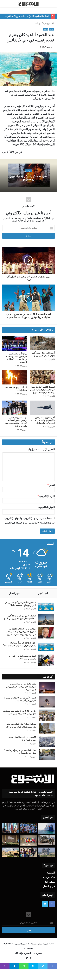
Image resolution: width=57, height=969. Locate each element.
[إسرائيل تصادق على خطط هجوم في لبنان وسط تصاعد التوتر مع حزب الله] (47, 728)
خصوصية (37, 953)
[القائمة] (3, 4)
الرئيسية (47, 23)
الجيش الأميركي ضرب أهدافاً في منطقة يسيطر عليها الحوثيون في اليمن (20, 617)
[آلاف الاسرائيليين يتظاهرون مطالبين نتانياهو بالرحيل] (28, 828)
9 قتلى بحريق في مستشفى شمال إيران (15, 389)
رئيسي (46, 29)
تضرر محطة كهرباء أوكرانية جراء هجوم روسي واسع (28, 178)
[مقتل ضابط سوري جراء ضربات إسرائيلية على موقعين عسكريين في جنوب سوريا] (47, 687)
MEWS (30, 948)
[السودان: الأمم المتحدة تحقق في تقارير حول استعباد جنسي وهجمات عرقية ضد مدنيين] (42, 377)
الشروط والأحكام (23, 953)
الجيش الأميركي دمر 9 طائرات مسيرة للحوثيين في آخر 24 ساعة (20, 699)
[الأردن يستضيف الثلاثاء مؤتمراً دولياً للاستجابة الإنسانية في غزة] (10, 852)
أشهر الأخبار (14, 593)
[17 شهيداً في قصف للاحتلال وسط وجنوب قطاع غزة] (47, 741)
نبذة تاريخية (49, 877)
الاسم (51, 485)
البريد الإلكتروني (46, 496)
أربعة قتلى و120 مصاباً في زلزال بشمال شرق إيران (43, 354)
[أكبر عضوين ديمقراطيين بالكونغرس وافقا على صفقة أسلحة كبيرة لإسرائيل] (42, 408)
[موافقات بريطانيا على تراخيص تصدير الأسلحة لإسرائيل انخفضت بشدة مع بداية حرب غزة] (14, 408)
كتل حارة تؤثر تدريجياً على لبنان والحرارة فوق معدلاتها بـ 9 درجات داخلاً (20, 644)
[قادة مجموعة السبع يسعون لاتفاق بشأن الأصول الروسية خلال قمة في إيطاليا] (28, 840)
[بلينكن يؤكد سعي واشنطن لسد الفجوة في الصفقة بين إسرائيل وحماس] (10, 828)
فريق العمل (49, 886)
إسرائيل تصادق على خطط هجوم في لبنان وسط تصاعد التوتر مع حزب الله (21, 725)
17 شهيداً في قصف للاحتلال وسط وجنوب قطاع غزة (22, 739)
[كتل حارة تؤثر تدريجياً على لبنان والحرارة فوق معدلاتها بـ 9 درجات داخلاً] (46, 646)
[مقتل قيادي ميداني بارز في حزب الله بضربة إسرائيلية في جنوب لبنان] (46, 852)
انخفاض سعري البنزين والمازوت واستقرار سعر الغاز (22, 657)
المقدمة (51, 872)
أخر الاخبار (43, 593)
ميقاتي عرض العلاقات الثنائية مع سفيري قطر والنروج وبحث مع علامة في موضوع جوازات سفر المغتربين (20, 631)
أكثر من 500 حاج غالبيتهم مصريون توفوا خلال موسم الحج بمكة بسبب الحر (19, 712)
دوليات (38, 23)
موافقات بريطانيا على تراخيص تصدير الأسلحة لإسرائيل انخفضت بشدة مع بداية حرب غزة (16, 421)
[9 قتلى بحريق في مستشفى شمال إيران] (14, 377)
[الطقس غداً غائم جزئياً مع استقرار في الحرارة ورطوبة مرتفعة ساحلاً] (46, 606)
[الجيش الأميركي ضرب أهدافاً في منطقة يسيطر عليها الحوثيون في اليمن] (46, 619)
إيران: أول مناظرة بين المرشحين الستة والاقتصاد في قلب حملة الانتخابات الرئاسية (16, 358)
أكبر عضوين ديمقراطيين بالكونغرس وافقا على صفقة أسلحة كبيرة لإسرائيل (43, 420)
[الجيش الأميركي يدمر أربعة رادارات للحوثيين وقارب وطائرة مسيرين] (46, 828)
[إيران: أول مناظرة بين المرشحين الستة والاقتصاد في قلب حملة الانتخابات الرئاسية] (14, 343)
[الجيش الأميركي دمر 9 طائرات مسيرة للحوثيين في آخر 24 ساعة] (47, 701)
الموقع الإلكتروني (46, 507)
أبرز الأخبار (28, 171)
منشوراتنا (50, 881)
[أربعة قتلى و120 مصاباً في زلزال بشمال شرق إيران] (42, 343)
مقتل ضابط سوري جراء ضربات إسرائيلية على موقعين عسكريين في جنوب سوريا (21, 686)
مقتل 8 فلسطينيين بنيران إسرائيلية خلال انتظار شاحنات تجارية (19, 752)
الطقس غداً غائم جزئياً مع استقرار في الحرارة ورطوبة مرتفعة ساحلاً (20, 604)
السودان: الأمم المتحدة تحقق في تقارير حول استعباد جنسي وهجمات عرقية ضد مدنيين (42, 389)
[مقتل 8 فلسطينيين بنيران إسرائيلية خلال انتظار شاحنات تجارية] (47, 754)
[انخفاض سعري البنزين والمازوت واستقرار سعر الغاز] (46, 660)
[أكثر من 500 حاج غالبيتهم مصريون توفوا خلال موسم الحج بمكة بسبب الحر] (47, 715)
